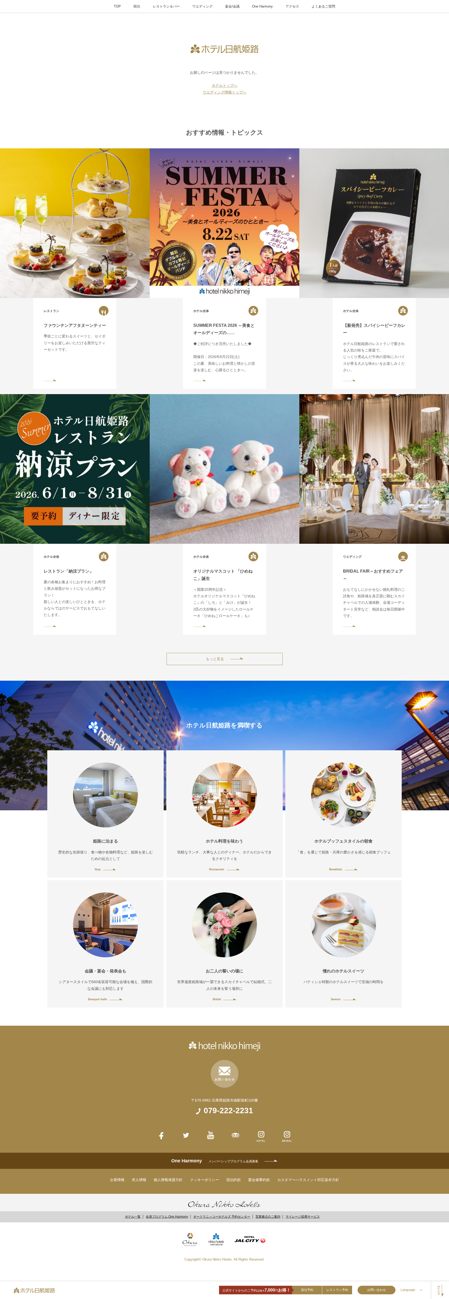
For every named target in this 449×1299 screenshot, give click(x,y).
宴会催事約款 (259, 1180)
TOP (117, 6)
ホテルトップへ (224, 85)
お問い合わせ (376, 1290)
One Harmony (262, 6)
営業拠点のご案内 (267, 1216)
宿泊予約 (307, 1290)
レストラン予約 (337, 1290)
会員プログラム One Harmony (167, 1216)
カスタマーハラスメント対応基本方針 (308, 1180)
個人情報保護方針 (168, 1180)
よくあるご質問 (323, 6)
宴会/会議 (232, 6)
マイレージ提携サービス (303, 1216)
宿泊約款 (233, 1180)
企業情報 (117, 1180)
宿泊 (136, 6)
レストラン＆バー (166, 6)
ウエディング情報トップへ (224, 92)
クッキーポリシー (204, 1180)
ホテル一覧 (133, 1216)
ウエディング (202, 6)
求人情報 (139, 1180)
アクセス (292, 6)
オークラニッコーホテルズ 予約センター (221, 1216)
